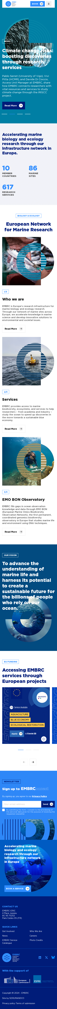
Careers (33, 936)
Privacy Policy (39, 796)
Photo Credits (36, 940)
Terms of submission (25, 1003)
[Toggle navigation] (48, 4)
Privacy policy (9, 1003)
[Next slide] (33, 762)
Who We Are (36, 931)
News (5, 936)
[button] (4, 114)
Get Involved (8, 931)
